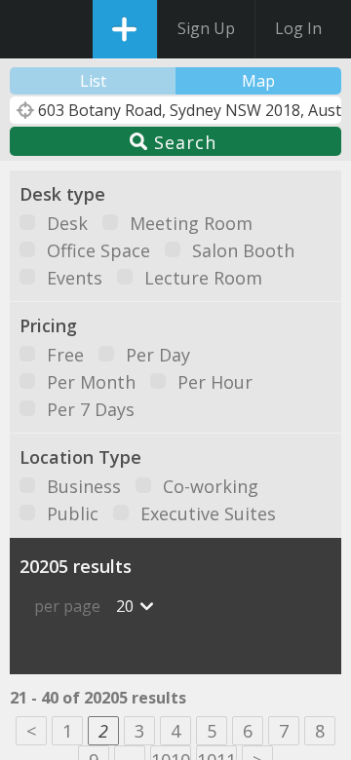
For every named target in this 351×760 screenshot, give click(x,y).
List (93, 81)
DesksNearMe (32, 29)
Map (258, 81)
